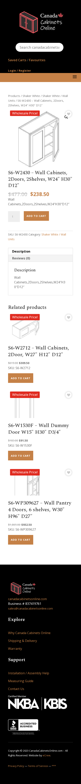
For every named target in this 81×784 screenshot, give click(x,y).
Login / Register (19, 70)
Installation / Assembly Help (28, 673)
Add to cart (36, 216)
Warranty (15, 648)
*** (54, 766)
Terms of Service (38, 766)
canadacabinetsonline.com (27, 599)
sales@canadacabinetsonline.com (30, 608)
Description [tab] (21, 251)
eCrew (46, 755)
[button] (66, 117)
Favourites (37, 60)
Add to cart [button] (20, 378)
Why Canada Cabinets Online (29, 633)
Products (14, 96)
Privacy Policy (16, 766)
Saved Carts (17, 60)
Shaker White (31, 96)
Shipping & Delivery (22, 641)
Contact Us (16, 689)
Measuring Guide (20, 681)
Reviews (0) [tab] (21, 258)
